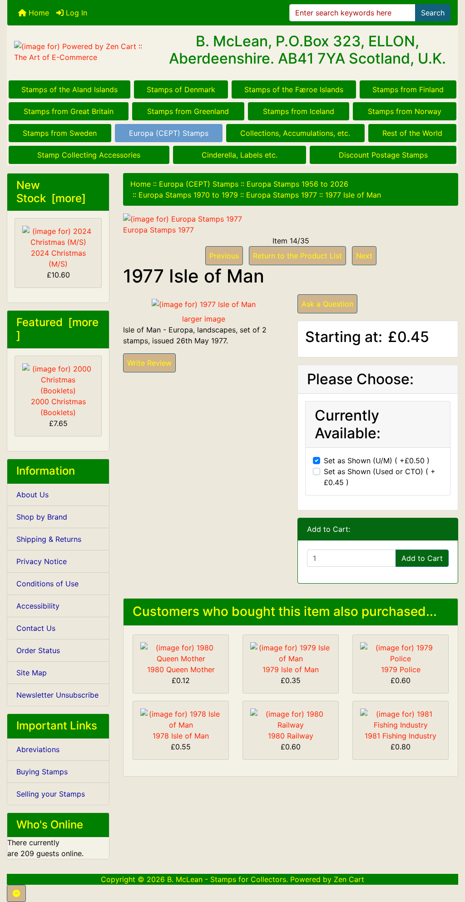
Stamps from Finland (408, 89)
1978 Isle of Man (181, 735)
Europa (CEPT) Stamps (168, 133)
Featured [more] (57, 329)
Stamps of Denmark (181, 89)
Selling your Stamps (50, 793)
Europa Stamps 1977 (281, 194)
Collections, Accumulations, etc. (295, 133)
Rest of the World (412, 133)
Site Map (31, 672)
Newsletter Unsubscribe (57, 694)
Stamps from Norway (404, 111)
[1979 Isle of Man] (290, 652)
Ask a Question (327, 303)
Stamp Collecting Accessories (88, 154)
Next (364, 255)
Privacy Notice (41, 561)
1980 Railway (290, 735)
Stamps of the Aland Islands (69, 89)
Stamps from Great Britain (69, 111)
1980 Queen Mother (181, 669)
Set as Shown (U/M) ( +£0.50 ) (377, 460)
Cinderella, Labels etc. (239, 154)
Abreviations (37, 749)
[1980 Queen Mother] (180, 652)
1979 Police (400, 669)
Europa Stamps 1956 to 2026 (297, 183)
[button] (16, 893)
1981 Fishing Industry (400, 735)
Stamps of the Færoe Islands (293, 89)
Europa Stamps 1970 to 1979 (188, 194)
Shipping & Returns (48, 539)
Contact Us (35, 628)
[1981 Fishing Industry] (400, 718)
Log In (75, 12)
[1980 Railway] (290, 718)
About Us (32, 494)
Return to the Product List (297, 255)
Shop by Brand (41, 516)
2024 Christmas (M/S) (58, 258)
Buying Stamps (42, 771)
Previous (224, 255)
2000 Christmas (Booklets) (58, 407)
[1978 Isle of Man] (180, 718)
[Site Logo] (82, 52)
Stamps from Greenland (188, 111)
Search (433, 12)
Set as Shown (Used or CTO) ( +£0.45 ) (379, 477)
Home (37, 12)
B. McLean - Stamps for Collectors (226, 879)
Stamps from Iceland (298, 111)
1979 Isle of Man (290, 669)
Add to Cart (422, 558)
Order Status (38, 650)
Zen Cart (349, 879)
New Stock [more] (51, 191)
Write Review (149, 362)
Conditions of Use (47, 583)
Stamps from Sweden (60, 133)
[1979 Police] (400, 652)
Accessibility (37, 605)
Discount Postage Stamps (383, 154)
